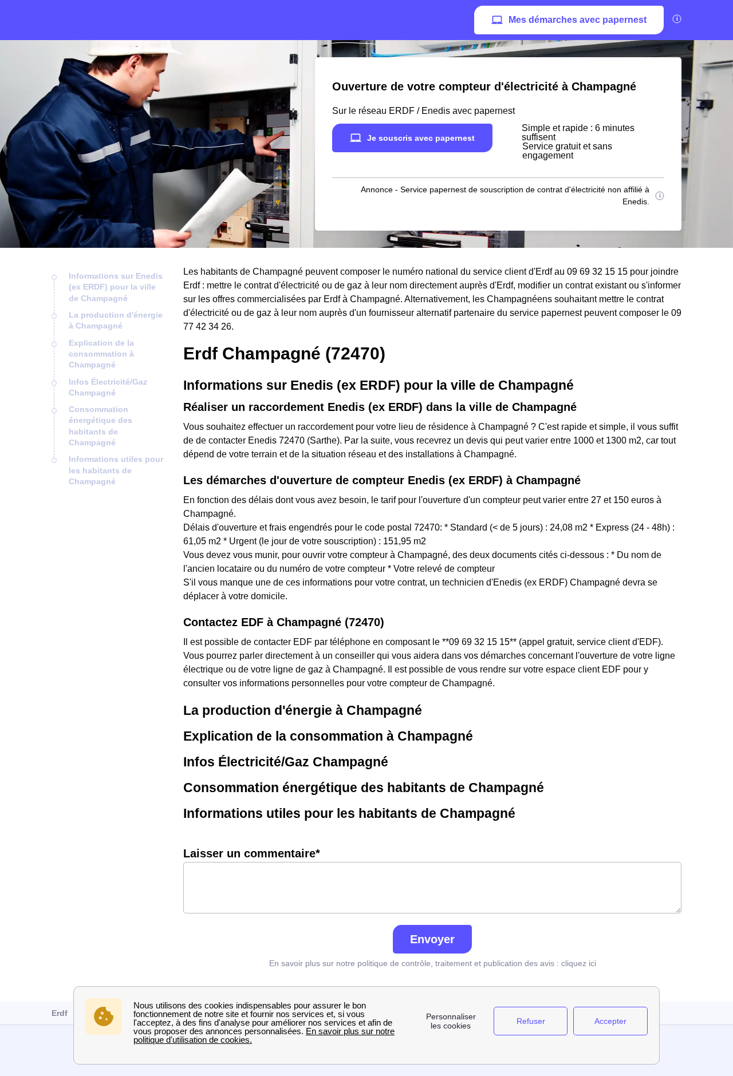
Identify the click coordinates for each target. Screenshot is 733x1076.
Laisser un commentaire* (251, 853)
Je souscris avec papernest (421, 138)
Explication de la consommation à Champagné (101, 354)
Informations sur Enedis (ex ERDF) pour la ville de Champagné (116, 287)
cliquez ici (578, 963)
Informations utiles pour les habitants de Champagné (116, 470)
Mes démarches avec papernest (578, 20)
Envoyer (432, 939)
